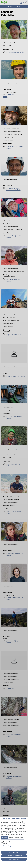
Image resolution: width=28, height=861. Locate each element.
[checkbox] (14, 843)
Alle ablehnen (14, 859)
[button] (14, 846)
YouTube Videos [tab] (19, 837)
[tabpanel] (14, 845)
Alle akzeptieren (14, 852)
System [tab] (11, 837)
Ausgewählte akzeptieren (14, 855)
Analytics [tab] (4, 837)
